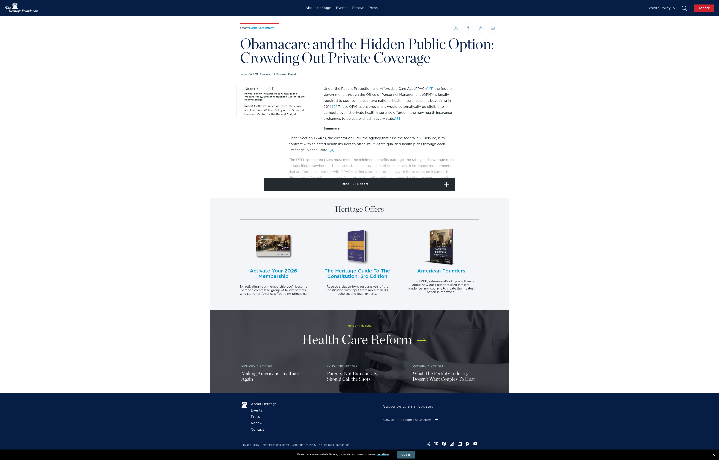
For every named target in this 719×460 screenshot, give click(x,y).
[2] (334, 107)
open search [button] (684, 7)
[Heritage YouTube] (475, 444)
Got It (405, 454)
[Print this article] (492, 28)
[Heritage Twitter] (428, 444)
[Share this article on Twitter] (456, 28)
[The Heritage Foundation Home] (21, 8)
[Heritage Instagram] (452, 444)
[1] (431, 89)
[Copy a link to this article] (480, 28)
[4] (332, 150)
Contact (257, 429)
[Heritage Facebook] (444, 444)
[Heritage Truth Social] (436, 444)
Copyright (298, 444)
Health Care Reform (261, 27)
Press (373, 8)
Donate (704, 8)
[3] (397, 119)
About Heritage (318, 8)
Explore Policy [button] (659, 8)
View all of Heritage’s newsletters (407, 420)
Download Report (286, 74)
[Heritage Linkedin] (460, 444)
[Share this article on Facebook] (468, 28)
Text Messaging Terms (275, 444)
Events (341, 8)
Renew (358, 8)
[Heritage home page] (244, 404)
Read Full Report (355, 184)
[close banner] (714, 455)
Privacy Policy (250, 444)
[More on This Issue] (421, 338)
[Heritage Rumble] (467, 444)
